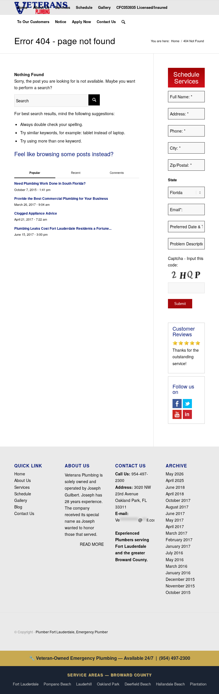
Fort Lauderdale (25, 684)
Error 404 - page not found (64, 40)
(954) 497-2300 (174, 658)
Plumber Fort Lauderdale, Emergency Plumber (72, 631)
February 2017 (179, 539)
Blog (18, 507)
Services (22, 487)
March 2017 (176, 533)
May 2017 (175, 520)
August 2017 (177, 507)
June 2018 (175, 487)
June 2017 (175, 513)
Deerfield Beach (138, 684)
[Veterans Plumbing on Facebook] (177, 406)
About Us (22, 480)
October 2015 (178, 592)
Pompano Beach (57, 684)
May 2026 (175, 474)
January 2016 (178, 572)
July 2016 (174, 552)
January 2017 (178, 546)
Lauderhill (84, 684)
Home (175, 41)
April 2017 (175, 526)
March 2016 (176, 566)
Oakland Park (108, 684)
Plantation (198, 684)
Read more (92, 544)
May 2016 (175, 559)
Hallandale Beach (170, 684)
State (172, 179)
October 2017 (178, 500)
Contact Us (24, 513)
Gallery (20, 500)
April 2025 (175, 480)
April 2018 (175, 493)
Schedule (22, 493)
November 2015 (180, 586)
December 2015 (180, 579)
